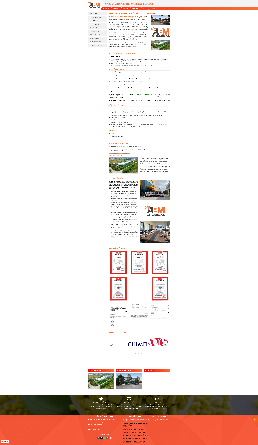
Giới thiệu (125, 8)
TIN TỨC (144, 8)
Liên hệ (153, 8)
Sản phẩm (115, 8)
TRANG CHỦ (106, 8)
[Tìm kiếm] (167, 8)
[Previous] (111, 342)
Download (134, 8)
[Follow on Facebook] (98, 432)
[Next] (165, 342)
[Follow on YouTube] (107, 432)
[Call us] (104, 432)
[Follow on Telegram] (110, 432)
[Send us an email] (101, 432)
